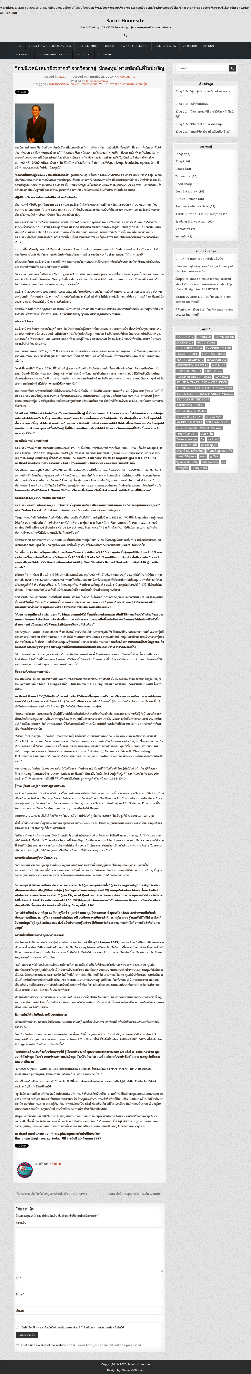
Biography (105, 54)
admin (63, 76)
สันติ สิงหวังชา (210, 462)
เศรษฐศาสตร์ (199, 468)
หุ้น (145, 84)
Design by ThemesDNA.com (125, 1370)
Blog (19, 46)
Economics (24, 54)
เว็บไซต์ (20, 1311)
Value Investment (84, 84)
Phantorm (213, 371)
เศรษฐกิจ (182, 468)
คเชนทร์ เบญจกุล (186, 434)
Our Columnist (88, 46)
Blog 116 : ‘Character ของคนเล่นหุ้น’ (199, 124)
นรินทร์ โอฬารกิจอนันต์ (190, 451)
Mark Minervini (189, 360)
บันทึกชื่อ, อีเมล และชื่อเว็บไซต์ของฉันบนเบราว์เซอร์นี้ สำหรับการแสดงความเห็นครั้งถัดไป (72, 1327)
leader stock (187, 354)
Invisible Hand (218, 348)
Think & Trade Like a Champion (50, 46)
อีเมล (20, 1294)
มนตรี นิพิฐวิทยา (186, 456)
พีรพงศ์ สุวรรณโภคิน (219, 451)
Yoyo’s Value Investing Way (199, 428)
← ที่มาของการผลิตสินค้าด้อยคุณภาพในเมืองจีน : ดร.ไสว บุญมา (50, 1193)
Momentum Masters (192, 365)
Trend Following (190, 405)
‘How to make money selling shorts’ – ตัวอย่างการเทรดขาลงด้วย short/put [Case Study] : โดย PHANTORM (205, 284)
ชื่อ (18, 1278)
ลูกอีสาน (214, 456)
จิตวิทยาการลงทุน (186, 439)
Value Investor (110, 84)
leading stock (213, 354)
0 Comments (126, 76)
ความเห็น (22, 1222)
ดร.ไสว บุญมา (209, 445)
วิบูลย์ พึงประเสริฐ (187, 462)
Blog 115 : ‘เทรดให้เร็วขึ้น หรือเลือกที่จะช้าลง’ (203, 131)
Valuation (190, 46)
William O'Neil (218, 422)
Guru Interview (165, 46)
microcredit (216, 360)
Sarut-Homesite (125, 21)
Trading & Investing (134, 46)
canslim (204, 337)
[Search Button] (125, 35)
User (179, 266)
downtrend (224, 337)
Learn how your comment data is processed (108, 1345)
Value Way (214, 417)
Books (109, 46)
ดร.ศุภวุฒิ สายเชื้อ (186, 445)
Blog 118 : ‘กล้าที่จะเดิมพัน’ (192, 104)
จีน (202, 439)
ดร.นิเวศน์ (128, 84)
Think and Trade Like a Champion (204, 388)
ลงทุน (138, 84)
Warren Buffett (189, 422)
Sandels (222, 377)
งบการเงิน (208, 46)
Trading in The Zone (192, 400)
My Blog (219, 365)
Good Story (84, 54)
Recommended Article (53, 54)
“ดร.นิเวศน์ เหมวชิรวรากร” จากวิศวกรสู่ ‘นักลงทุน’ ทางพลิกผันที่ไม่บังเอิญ (89, 68)
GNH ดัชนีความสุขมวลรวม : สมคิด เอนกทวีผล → (137, 1193)
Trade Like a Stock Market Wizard (204, 394)
